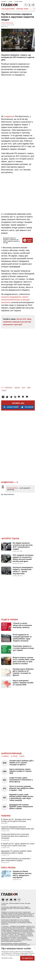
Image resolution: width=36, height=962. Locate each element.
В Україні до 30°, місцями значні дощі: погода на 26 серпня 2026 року (16, 820)
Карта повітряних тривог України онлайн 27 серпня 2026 (23, 683)
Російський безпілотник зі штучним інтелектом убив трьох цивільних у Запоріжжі (15, 836)
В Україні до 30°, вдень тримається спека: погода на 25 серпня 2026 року (18, 845)
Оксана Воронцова (7, 23)
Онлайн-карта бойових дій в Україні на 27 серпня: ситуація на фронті (23, 672)
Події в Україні (9, 619)
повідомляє (9, 116)
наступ (4, 390)
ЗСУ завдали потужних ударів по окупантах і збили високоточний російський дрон (23, 558)
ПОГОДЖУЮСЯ (27, 958)
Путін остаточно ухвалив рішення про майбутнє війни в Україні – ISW (21, 788)
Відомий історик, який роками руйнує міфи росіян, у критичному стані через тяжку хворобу (21, 797)
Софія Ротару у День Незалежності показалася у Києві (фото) (21, 780)
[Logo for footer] (9, 895)
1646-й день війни (8, 9)
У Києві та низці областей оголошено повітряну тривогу (22, 625)
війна (28, 387)
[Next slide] (34, 9)
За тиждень (5, 756)
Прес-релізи (8, 867)
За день (21, 756)
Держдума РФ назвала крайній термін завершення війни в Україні (21, 807)
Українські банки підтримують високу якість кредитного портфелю (22, 874)
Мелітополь (8, 387)
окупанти (17, 387)
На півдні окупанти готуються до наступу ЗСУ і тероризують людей (23, 546)
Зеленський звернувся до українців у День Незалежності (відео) (16, 859)
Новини (5, 816)
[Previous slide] (30, 9)
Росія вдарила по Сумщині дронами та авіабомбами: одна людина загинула (22, 638)
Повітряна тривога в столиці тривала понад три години (23, 648)
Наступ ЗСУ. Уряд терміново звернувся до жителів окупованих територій (17, 321)
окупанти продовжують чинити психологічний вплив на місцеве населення (15, 299)
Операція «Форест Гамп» (25, 9)
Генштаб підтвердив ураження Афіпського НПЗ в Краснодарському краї (17, 828)
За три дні (14, 756)
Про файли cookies (7, 958)
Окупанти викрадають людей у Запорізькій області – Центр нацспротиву (23, 570)
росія (23, 387)
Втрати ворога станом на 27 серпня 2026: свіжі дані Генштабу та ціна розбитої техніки (23, 660)
